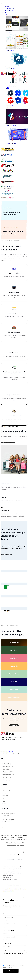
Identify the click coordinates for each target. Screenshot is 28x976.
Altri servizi (8, 15)
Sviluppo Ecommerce (8, 766)
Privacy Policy (9, 842)
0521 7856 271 (7, 821)
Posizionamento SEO (7, 771)
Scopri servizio (9, 8)
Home (7, 6)
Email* (4, 926)
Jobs (4, 801)
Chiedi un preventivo (7, 442)
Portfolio (5, 793)
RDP (23, 842)
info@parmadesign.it (8, 819)
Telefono (5, 933)
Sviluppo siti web (7, 763)
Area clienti (5, 795)
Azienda (4, 920)
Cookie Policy (17, 842)
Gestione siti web (7, 777)
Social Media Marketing (8, 774)
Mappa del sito (20, 845)
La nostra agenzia (7, 790)
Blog (4, 798)
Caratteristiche (9, 10)
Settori (7, 12)
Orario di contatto (6, 946)
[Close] (23, 852)
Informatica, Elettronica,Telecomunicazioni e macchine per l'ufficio (14, 890)
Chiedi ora (14, 725)
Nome (4, 913)
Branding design (6, 779)
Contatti (5, 803)
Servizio (4, 940)
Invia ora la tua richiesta (10, 970)
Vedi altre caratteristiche (6, 554)
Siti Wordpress (6, 769)
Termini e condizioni (11, 845)
